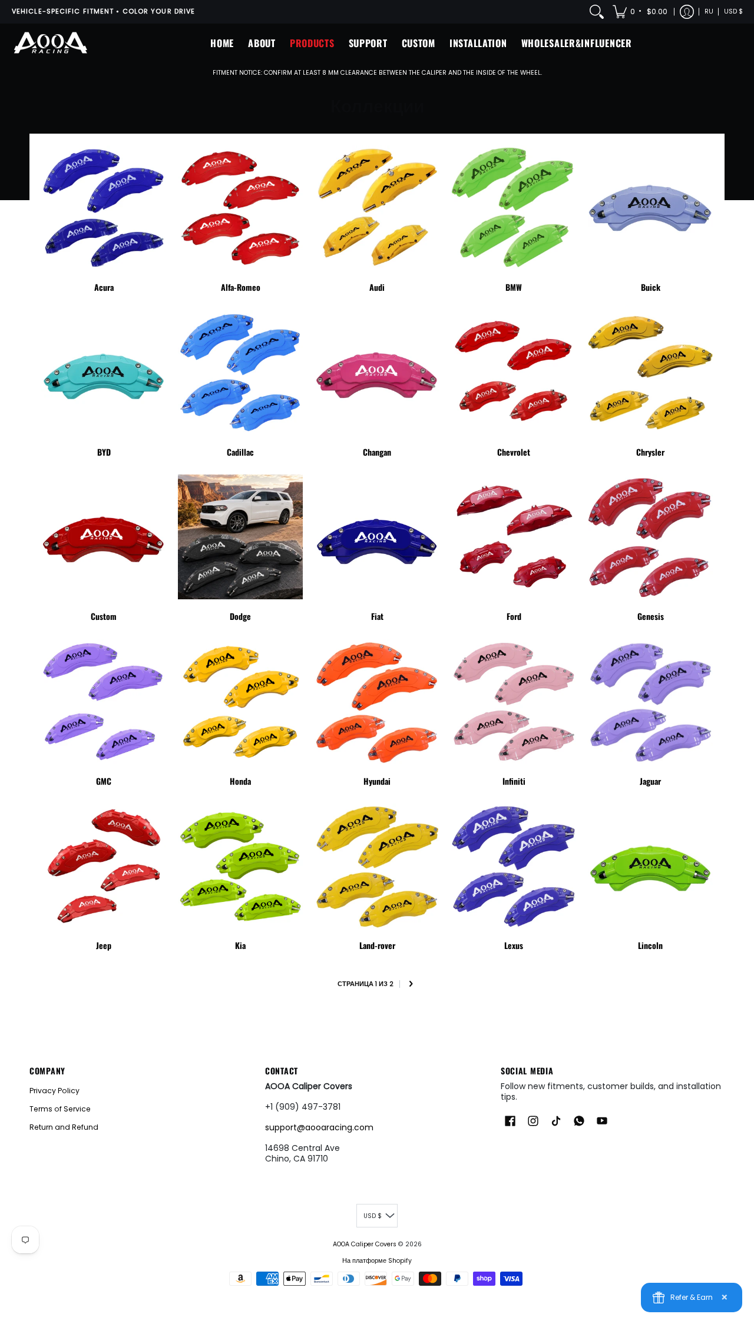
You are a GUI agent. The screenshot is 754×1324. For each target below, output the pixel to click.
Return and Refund (63, 1127)
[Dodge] (240, 536)
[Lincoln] (650, 866)
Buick (650, 287)
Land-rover (377, 945)
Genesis (650, 616)
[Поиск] (596, 12)
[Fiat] (377, 536)
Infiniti (513, 781)
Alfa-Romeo (240, 287)
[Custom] (103, 536)
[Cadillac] (240, 372)
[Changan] (377, 372)
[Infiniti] (513, 701)
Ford (514, 616)
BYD (104, 452)
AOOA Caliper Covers (364, 1244)
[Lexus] (513, 866)
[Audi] (377, 207)
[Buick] (650, 207)
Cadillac (240, 452)
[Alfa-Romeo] (240, 207)
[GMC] (103, 701)
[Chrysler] (650, 372)
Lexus (513, 945)
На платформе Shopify (377, 1260)
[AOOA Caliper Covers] (50, 43)
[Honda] (240, 701)
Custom (104, 616)
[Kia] (240, 866)
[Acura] (103, 207)
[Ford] (513, 536)
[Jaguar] (650, 701)
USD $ (733, 11)
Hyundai (377, 781)
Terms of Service (60, 1109)
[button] (640, 12)
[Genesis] (650, 536)
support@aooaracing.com (319, 1127)
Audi (377, 287)
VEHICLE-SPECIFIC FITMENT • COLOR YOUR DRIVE (103, 11)
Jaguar (650, 781)
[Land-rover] (377, 866)
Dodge (240, 616)
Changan (377, 452)
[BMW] (513, 207)
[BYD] (103, 372)
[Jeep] (103, 866)
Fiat (377, 616)
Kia (240, 945)
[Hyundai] (377, 701)
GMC (103, 781)
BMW (513, 287)
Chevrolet (513, 452)
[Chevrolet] (513, 372)
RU (709, 11)
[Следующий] (410, 984)
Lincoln (650, 945)
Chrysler (650, 452)
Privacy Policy (54, 1091)
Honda (240, 781)
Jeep (103, 945)
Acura (104, 287)
